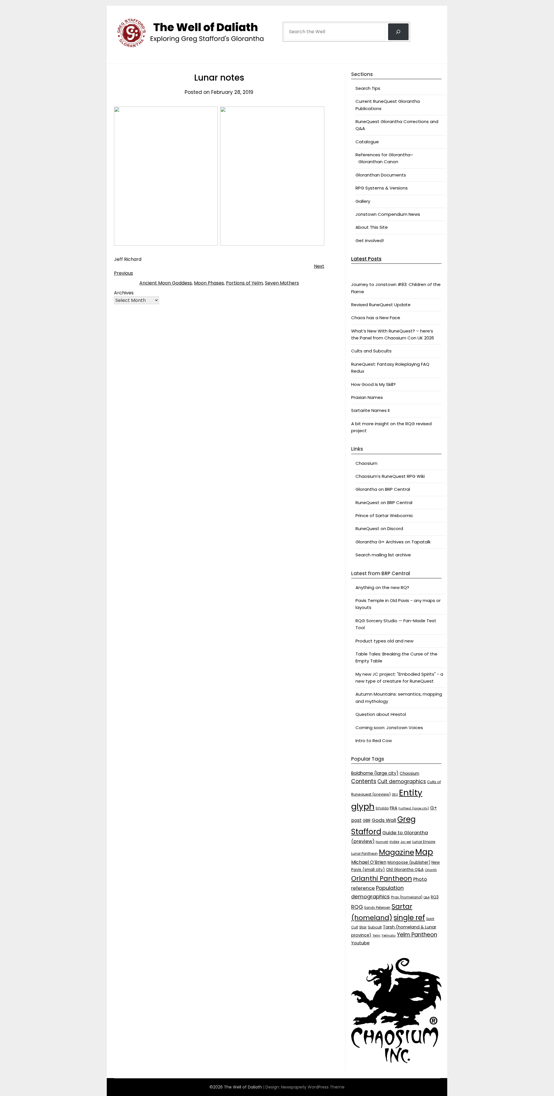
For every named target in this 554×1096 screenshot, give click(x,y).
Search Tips (367, 88)
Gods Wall (384, 820)
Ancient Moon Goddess (165, 283)
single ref (409, 917)
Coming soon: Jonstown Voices (389, 728)
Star (363, 927)
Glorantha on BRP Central (382, 489)
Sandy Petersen (377, 907)
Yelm (376, 935)
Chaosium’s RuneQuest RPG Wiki (390, 476)
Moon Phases (209, 283)
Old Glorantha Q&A (405, 869)
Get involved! (369, 240)
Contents (363, 781)
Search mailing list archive (383, 555)
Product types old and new (384, 641)
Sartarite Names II (370, 410)
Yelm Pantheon (417, 935)
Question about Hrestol (380, 714)
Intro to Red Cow (373, 741)
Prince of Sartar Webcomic (384, 515)
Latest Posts (366, 258)
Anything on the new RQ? (382, 587)
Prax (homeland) (406, 897)
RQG (357, 907)
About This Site (371, 227)
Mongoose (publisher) (409, 862)
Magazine (396, 852)
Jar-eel (405, 842)
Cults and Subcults (371, 351)
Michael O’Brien (368, 862)
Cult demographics (401, 781)
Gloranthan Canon (378, 162)
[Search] (398, 31)
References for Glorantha (382, 155)
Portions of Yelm (244, 283)
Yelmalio (388, 935)
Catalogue (367, 142)
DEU (395, 794)
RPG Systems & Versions (381, 188)
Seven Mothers (282, 283)
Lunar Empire (423, 841)
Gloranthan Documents (380, 175)
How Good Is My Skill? (373, 384)
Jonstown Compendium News (387, 214)
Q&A (427, 897)
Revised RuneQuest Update (381, 305)
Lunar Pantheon (364, 853)
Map (424, 852)
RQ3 (435, 897)
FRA (393, 808)
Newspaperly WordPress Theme (313, 1087)
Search (292, 15)
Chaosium (366, 463)
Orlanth (431, 869)
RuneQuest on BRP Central (383, 502)
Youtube (360, 943)
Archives (124, 292)
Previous (123, 273)
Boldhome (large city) (374, 773)
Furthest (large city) (413, 808)
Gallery (362, 201)
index (394, 841)
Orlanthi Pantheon (381, 878)
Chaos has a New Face (375, 318)
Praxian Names (367, 397)
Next (319, 266)
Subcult (375, 927)
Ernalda (382, 808)
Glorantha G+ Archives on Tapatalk (393, 542)
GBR (366, 820)
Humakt (382, 841)
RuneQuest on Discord (379, 528)
